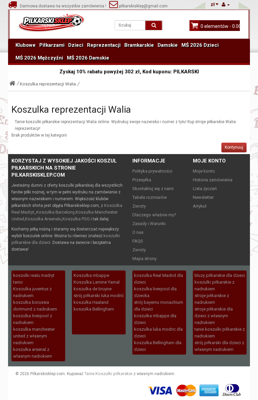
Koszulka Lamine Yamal (97, 282)
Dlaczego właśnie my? (154, 214)
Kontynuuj (234, 147)
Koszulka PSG (76, 218)
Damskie (168, 45)
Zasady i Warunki (149, 223)
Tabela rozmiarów (149, 197)
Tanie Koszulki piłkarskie (108, 373)
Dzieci (75, 45)
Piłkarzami (51, 45)
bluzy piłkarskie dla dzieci (220, 275)
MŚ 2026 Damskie (88, 58)
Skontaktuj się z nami (153, 188)
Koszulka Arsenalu (43, 218)
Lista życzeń (205, 188)
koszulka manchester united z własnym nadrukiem (34, 336)
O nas (137, 232)
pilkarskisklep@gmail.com (143, 6)
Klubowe (25, 45)
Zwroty (139, 206)
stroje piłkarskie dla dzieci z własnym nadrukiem (214, 315)
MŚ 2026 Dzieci (200, 45)
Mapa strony (144, 258)
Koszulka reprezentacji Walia (48, 83)
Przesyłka (141, 179)
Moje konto (204, 171)
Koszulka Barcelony (55, 212)
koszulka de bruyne (93, 288)
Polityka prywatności (152, 171)
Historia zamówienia (212, 179)
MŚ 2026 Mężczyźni (39, 58)
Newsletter (203, 197)
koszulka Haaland (91, 302)
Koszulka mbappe (91, 275)
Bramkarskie (139, 45)
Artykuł (200, 206)
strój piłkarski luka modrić (99, 295)
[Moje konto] (226, 4)
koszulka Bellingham (94, 309)
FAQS (137, 241)
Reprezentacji (104, 45)
